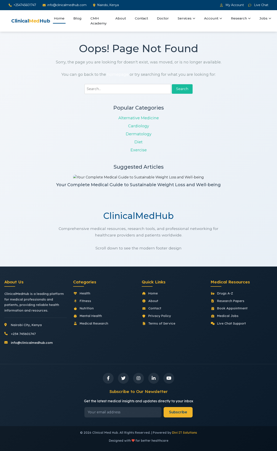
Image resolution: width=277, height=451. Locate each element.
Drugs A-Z (225, 293)
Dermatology (138, 134)
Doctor (163, 18)
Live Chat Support (231, 323)
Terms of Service (161, 323)
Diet (138, 142)
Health (85, 293)
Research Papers (230, 301)
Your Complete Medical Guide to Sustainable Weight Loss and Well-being (138, 184)
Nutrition (87, 308)
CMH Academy (98, 20)
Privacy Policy (159, 316)
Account (211, 18)
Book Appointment (232, 308)
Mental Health (91, 316)
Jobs (263, 18)
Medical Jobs (227, 316)
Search (182, 89)
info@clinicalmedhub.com (67, 5)
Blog (77, 18)
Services (185, 18)
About (120, 18)
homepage (118, 74)
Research (239, 18)
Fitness (85, 301)
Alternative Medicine (138, 118)
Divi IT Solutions (184, 433)
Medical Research (94, 323)
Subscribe (178, 412)
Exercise (138, 150)
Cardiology (138, 126)
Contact (141, 18)
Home (59, 18)
